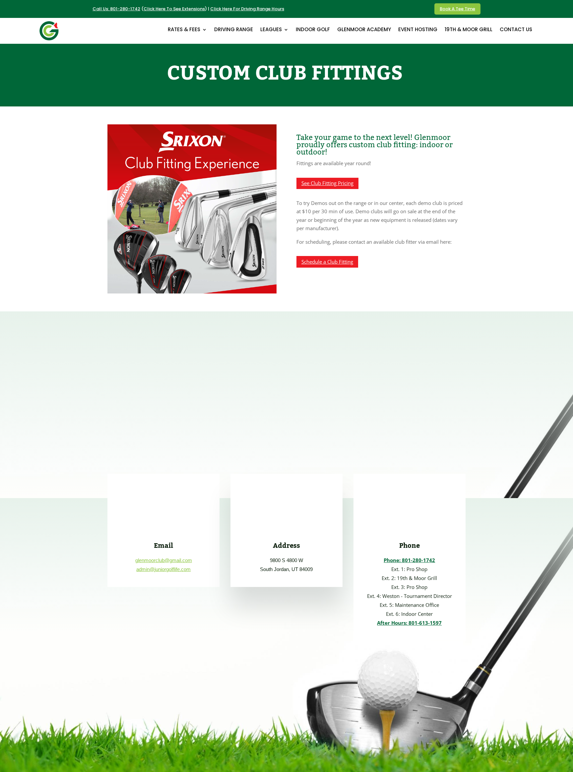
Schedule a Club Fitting (327, 261)
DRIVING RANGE (233, 30)
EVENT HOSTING (417, 30)
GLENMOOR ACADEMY (364, 30)
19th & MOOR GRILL (468, 30)
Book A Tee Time (457, 9)
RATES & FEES (184, 30)
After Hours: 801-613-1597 (409, 622)
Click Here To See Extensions (174, 9)
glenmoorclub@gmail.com (163, 560)
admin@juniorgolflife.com (163, 569)
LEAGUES (271, 30)
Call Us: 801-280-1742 (116, 9)
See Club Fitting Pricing (327, 183)
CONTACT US (516, 30)
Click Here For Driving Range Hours (247, 9)
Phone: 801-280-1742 (409, 560)
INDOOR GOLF (313, 30)
